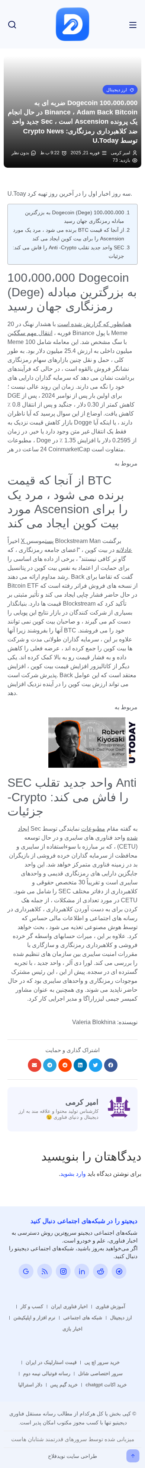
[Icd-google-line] (26, 1271)
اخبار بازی (72, 1329)
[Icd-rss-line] (44, 1271)
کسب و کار (31, 1306)
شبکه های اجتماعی (82, 1317)
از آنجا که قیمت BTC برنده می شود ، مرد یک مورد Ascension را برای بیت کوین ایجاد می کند (68, 234)
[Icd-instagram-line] (63, 1271)
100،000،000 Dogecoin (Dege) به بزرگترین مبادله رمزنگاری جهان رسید (74, 216)
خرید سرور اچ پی (102, 1362)
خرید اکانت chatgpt (106, 1385)
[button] (120, 89)
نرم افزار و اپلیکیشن (34, 1317)
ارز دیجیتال (121, 1317)
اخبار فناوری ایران (69, 1306)
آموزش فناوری (110, 1306)
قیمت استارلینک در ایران (51, 1362)
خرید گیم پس (64, 1385)
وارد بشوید (73, 1174)
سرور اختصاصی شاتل (100, 1373)
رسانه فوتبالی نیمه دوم (46, 1373)
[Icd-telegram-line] (119, 1271)
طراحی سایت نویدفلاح (72, 1456)
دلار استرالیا (30, 1385)
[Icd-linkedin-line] (81, 1271)
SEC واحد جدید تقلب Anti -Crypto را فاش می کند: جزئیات (68, 251)
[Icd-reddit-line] (100, 1271)
